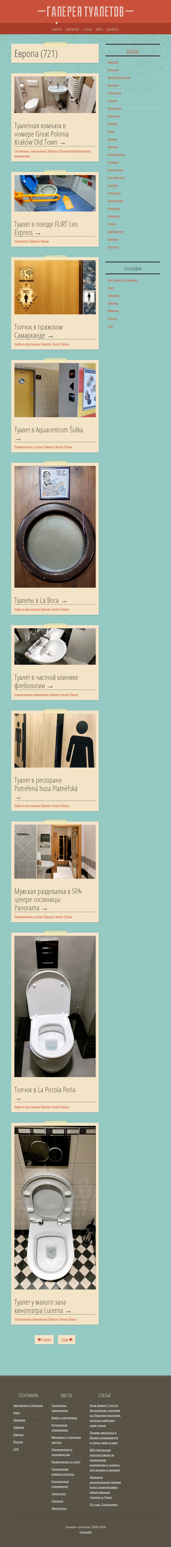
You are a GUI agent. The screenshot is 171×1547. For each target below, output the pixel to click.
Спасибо (86, 1532)
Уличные (57, 1501)
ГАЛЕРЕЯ (57, 29)
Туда (64, 1339)
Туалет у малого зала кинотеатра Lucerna (40, 1306)
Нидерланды (116, 154)
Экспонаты (59, 1508)
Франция (114, 208)
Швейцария (115, 231)
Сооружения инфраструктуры (63, 1471)
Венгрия (113, 85)
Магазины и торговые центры (66, 1440)
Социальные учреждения (31, 694)
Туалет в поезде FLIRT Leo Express (46, 228)
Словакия (114, 193)
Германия (114, 93)
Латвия (112, 139)
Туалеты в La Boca (36, 600)
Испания (113, 116)
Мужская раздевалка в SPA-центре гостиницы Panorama (48, 899)
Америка (113, 295)
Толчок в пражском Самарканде (38, 331)
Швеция (113, 239)
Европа (53, 151)
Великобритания (119, 77)
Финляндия (115, 200)
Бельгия (113, 69)
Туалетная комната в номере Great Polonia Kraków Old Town (41, 133)
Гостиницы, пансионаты (30, 151)
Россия (112, 318)
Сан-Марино (116, 177)
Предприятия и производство (62, 1452)
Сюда (46, 1339)
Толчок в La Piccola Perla (44, 1090)
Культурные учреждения (31, 1319)
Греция (112, 100)
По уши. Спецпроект (104, 1504)
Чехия (44, 241)
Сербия (113, 185)
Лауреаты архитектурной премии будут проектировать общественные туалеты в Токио (105, 1487)
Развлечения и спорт (28, 446)
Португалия (115, 170)
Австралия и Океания (122, 280)
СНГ (110, 326)
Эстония (113, 247)
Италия (113, 123)
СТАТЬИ (87, 29)
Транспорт (21, 241)
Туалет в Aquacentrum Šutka (48, 430)
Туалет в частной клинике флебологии (46, 681)
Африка (113, 303)
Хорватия (114, 216)
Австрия (113, 62)
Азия (111, 287)
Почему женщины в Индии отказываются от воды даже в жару (104, 1437)
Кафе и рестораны (27, 344)
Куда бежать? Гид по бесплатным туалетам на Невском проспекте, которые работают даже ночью (105, 1415)
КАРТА (99, 29)
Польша (64, 151)
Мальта (113, 146)
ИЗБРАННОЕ (72, 29)
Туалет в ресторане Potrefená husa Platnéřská (46, 784)
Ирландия (114, 108)
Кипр (111, 131)
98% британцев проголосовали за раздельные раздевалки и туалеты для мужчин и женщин (105, 1460)
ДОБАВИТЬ (113, 29)
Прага (65, 344)
